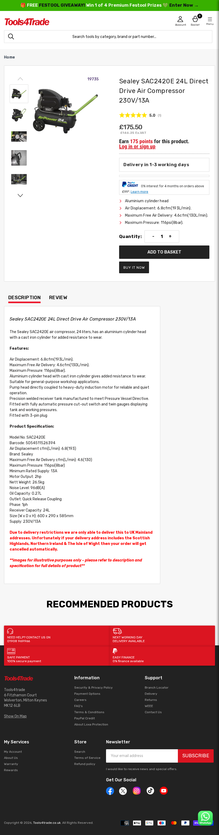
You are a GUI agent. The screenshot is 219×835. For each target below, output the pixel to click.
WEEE (149, 706)
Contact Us (153, 712)
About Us (11, 758)
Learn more (139, 192)
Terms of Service (87, 758)
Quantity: (130, 237)
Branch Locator (157, 687)
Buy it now (134, 268)
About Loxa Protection (91, 724)
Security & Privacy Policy (93, 687)
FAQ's (78, 706)
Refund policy (84, 764)
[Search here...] (11, 36)
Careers (80, 700)
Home (9, 57)
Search (79, 752)
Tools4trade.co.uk (47, 823)
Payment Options (87, 694)
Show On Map (15, 716)
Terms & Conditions (89, 712)
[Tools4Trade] (57, 22)
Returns (151, 700)
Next (20, 195)
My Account (13, 752)
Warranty (11, 764)
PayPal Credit (84, 718)
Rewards (11, 770)
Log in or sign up (137, 146)
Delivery (151, 694)
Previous (20, 79)
